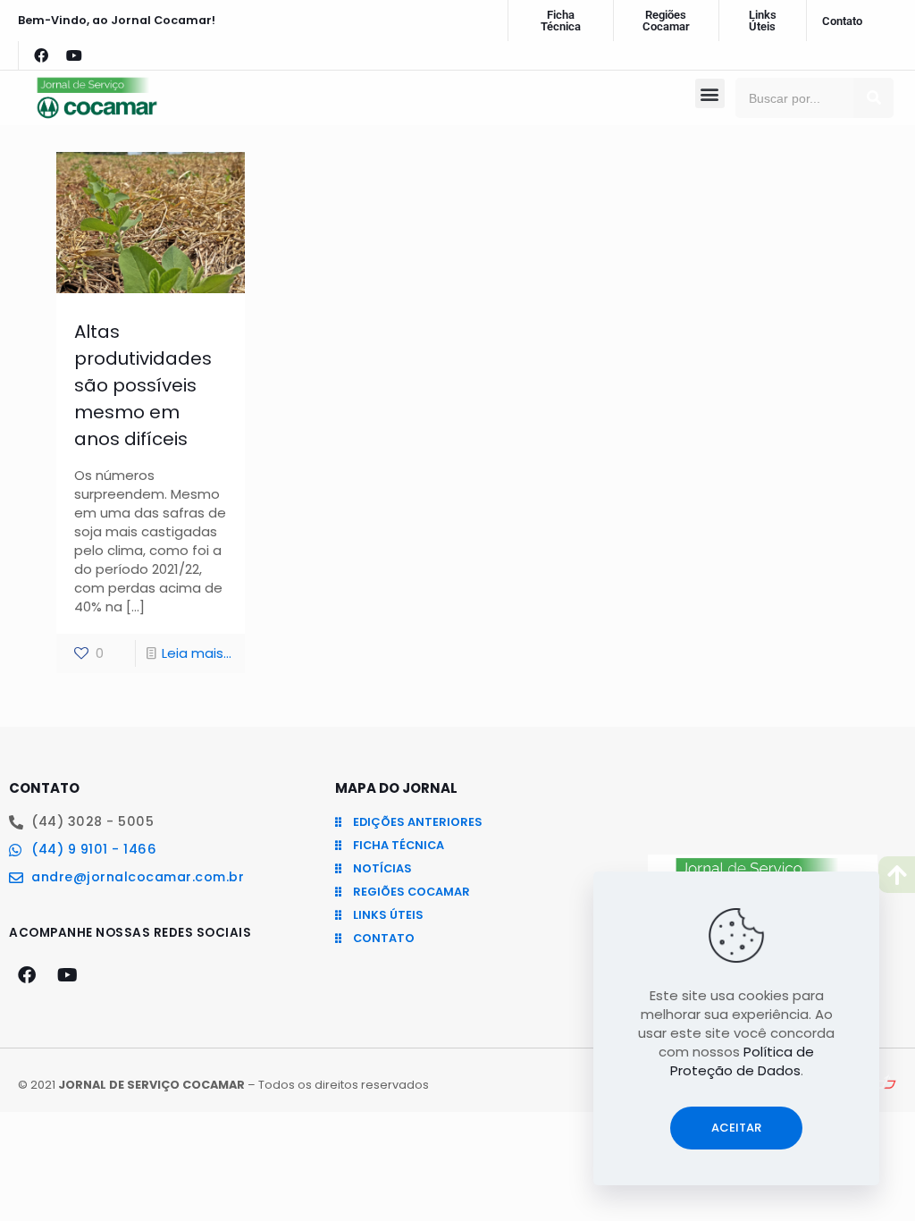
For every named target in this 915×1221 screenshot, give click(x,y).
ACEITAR (736, 1127)
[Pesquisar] (873, 98)
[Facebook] (41, 55)
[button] (710, 93)
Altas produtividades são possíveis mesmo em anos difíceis (143, 385)
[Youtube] (74, 55)
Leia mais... (196, 653)
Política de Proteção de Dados (742, 1061)
